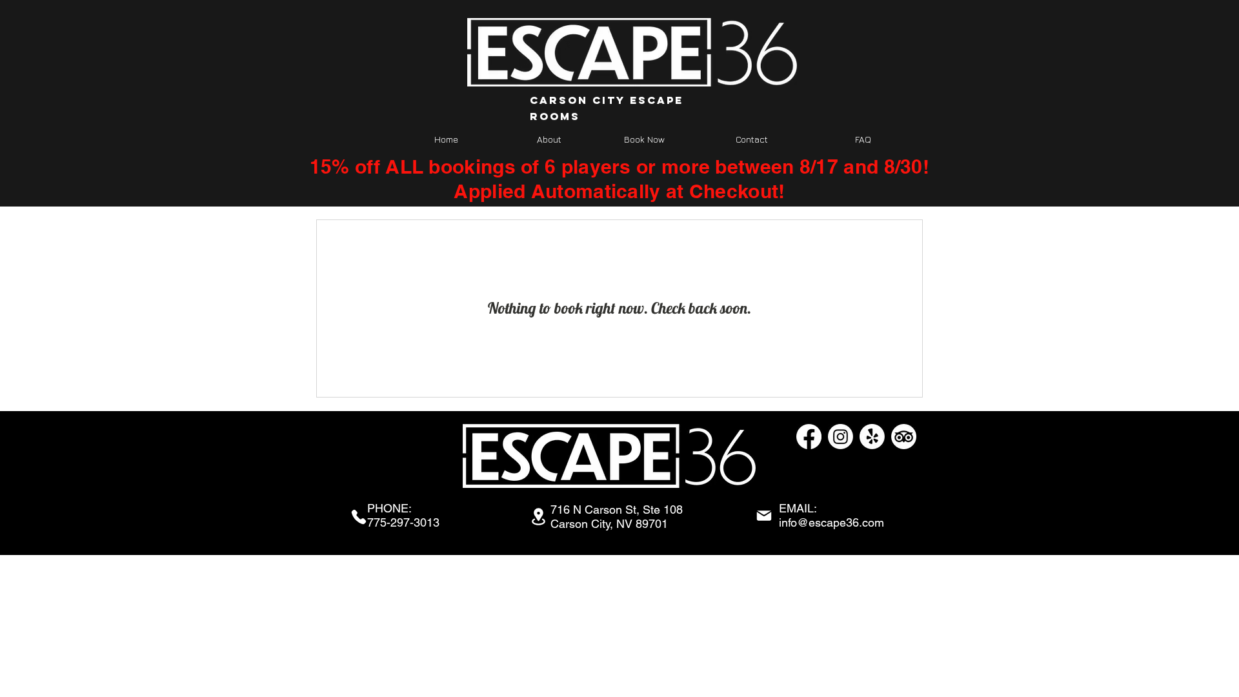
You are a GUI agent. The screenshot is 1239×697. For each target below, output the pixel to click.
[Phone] (358, 517)
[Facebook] (808, 436)
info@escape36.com (831, 522)
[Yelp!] (872, 436)
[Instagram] (840, 436)
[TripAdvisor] (903, 436)
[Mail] (764, 515)
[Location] (538, 517)
